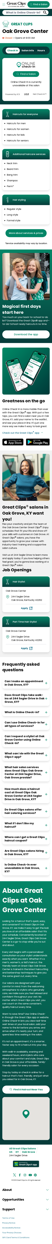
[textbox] (26, 309)
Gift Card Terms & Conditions (15, 1237)
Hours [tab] (41, 50)
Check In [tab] (12, 50)
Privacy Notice (8, 1223)
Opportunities (13, 1199)
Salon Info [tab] (28, 50)
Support (8, 1209)
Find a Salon (28, 74)
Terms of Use (8, 1218)
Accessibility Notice (11, 1228)
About (7, 1190)
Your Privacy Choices (11, 1232)
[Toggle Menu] (3, 4)
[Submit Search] (45, 12)
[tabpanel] (26, 79)
